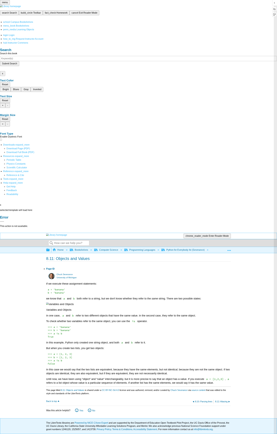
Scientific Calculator (16, 167)
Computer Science (109, 250)
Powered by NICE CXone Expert (92, 423)
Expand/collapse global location (229, 249)
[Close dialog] (2, 221)
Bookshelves (81, 250)
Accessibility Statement (145, 429)
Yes (81, 410)
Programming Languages (142, 250)
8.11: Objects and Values (72, 390)
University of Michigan (67, 277)
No (93, 410)
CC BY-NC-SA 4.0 (110, 390)
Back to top (51, 401)
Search (51, 243)
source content (198, 390)
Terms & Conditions (122, 429)
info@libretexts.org (203, 429)
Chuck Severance (65, 274)
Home (60, 250)
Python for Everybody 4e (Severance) (185, 250)
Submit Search (9, 63)
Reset (5, 84)
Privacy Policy (104, 429)
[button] (11, 190)
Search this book (8, 53)
